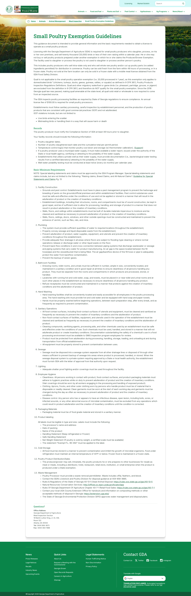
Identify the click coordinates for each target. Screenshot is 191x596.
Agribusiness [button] (145, 11)
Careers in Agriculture (63, 576)
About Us (57, 559)
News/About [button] (178, 11)
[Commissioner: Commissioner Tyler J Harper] (26, 9)
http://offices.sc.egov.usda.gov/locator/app (103, 485)
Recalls (28, 566)
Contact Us (127, 560)
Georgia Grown (60, 568)
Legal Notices (31, 563)
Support (138, 148)
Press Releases (32, 559)
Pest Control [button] (130, 11)
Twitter (141, 560)
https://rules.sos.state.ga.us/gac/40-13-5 (133, 482)
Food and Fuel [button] (95, 11)
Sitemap (57, 580)
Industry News (31, 570)
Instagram (167, 560)
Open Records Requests (63, 572)
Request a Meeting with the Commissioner (65, 564)
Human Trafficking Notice (96, 559)
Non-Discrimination (93, 563)
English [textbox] (130, 578)
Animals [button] (81, 11)
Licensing (128, 3)
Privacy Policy (91, 566)
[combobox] (144, 578)
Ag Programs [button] (161, 11)
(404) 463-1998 (44, 528)
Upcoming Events (32, 574)
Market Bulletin (143, 3)
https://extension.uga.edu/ (96, 494)
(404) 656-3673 (43, 525)
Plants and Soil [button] (113, 11)
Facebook (153, 560)
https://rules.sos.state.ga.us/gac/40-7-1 (136, 488)
